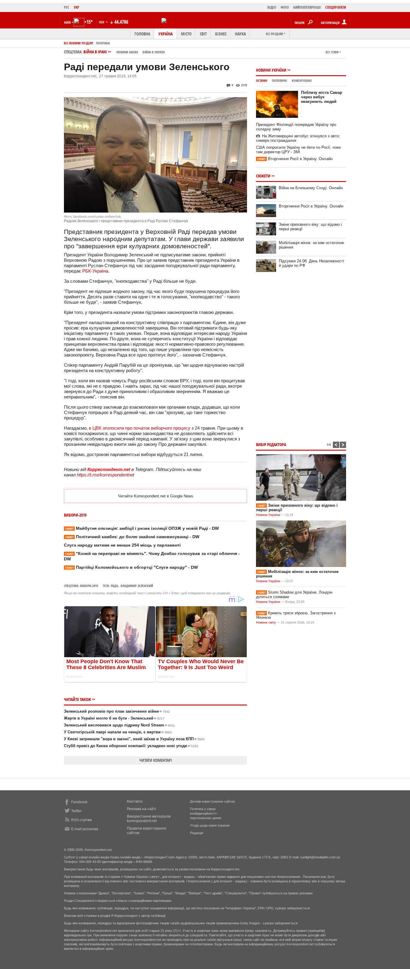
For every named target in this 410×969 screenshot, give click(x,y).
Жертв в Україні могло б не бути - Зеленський (114, 718)
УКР (76, 7)
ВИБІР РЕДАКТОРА (271, 444)
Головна (142, 34)
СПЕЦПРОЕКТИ (335, 7)
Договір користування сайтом (212, 801)
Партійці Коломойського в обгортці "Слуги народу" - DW (131, 567)
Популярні (279, 80)
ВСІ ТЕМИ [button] (332, 52)
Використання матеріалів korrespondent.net (148, 818)
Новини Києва (127, 52)
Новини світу (266, 622)
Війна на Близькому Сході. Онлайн (311, 188)
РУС (66, 7)
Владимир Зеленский (137, 585)
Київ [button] (67, 22)
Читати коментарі (155, 760)
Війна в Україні (154, 52)
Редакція (196, 833)
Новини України (271, 70)
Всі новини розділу (78, 43)
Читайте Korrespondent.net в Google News (155, 496)
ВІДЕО (271, 7)
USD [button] (102, 22)
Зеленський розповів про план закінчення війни (117, 711)
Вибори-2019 (89, 585)
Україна (165, 34)
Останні (261, 80)
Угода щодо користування (210, 825)
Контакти (135, 801)
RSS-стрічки (81, 820)
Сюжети (263, 176)
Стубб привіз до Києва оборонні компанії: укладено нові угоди (131, 746)
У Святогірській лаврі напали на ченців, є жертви (118, 732)
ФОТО (285, 7)
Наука (240, 34)
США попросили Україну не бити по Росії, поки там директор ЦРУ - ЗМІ (298, 149)
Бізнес (221, 34)
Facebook (79, 802)
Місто (186, 34)
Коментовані (302, 80)
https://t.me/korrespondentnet (105, 474)
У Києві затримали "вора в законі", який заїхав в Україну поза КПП (134, 739)
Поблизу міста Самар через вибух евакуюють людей (321, 97)
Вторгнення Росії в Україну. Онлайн (295, 159)
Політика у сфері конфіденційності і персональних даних (206, 813)
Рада (114, 585)
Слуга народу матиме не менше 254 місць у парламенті (122, 545)
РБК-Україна (95, 270)
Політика (103, 43)
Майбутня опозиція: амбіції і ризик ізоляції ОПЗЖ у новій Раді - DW (142, 528)
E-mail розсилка (84, 829)
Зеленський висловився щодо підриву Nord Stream (119, 725)
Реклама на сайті (141, 809)
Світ (203, 34)
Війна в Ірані (124, 52)
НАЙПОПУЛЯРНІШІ (307, 7)
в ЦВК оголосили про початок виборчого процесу (139, 428)
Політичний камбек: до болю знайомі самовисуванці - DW (132, 536)
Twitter (76, 811)
